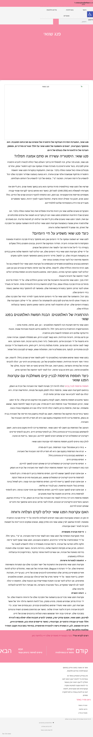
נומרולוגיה (69, 10)
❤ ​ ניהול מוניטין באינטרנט (46, 723)
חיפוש (90, 20)
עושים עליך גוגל (6, 734)
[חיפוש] (56, 21)
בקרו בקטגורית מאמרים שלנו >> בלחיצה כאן (52, 635)
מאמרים (66, 16)
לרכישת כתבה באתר (46, 730)
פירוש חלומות (52, 10)
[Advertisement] (46, 56)
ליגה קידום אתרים (47, 726)
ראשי (84, 10)
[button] (90, 14)
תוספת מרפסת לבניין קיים (76, 386)
